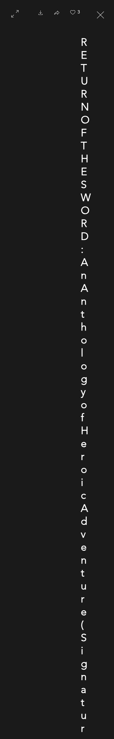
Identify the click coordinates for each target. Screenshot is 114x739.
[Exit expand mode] (100, 14)
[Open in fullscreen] (15, 13)
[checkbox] (73, 14)
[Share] (56, 14)
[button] (40, 14)
